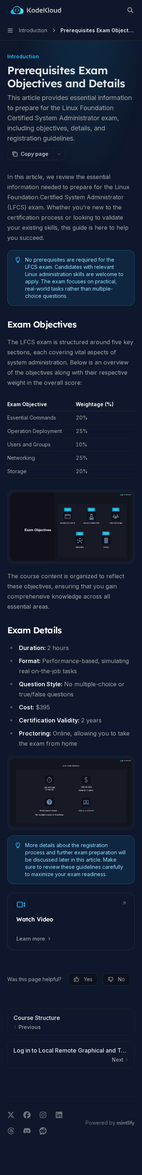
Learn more (30, 939)
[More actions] (59, 154)
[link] (71, 921)
